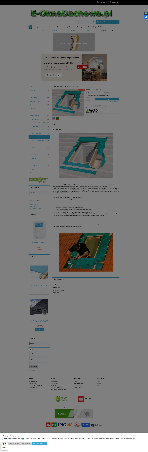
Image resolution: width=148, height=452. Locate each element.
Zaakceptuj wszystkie (39, 443)
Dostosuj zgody (26, 443)
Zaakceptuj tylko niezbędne (11, 443)
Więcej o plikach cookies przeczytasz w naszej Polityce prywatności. (16, 439)
